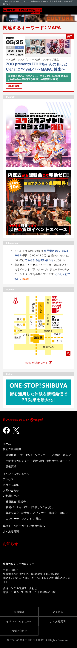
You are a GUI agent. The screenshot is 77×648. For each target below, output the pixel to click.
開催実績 (11, 466)
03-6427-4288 (20, 577)
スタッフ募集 (11, 484)
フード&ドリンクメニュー (35, 455)
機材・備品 (61, 455)
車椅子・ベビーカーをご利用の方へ (24, 525)
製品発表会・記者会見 (19, 512)
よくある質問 (11, 531)
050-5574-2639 (21, 592)
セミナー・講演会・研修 (50, 512)
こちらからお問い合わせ (39, 260)
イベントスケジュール (16, 473)
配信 (38, 518)
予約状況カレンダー (17, 460)
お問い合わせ (11, 490)
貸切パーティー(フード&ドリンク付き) (28, 507)
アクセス (8, 479)
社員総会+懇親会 (16, 501)
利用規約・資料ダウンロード (50, 460)
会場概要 (11, 455)
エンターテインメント (19, 518)
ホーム (7, 443)
